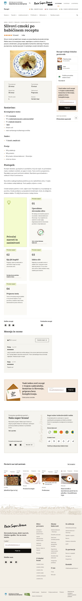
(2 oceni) (16, 35)
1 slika (23, 35)
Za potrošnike (58, 3)
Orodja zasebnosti (53, 592)
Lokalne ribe (39, 570)
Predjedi (16, 22)
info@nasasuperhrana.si (72, 568)
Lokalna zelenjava (41, 575)
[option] (28, 64)
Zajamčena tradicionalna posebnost (54, 551)
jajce (8, 124)
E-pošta (62, 101)
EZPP (67, 544)
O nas (52, 571)
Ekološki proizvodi (55, 534)
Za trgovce (68, 556)
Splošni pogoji (35, 592)
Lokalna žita (39, 578)
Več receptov (71, 464)
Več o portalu (12, 430)
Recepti (11, 22)
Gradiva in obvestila (71, 541)
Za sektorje (67, 3)
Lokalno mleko (40, 567)
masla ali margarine (15, 122)
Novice (67, 538)
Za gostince (69, 559)
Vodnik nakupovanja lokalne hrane (39, 538)
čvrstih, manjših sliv (14, 140)
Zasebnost (44, 592)
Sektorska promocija (71, 527)
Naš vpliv (53, 574)
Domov (5, 22)
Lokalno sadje (40, 573)
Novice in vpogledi (70, 553)
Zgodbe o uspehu (70, 535)
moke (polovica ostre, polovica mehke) (21, 119)
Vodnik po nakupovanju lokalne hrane (57, 446)
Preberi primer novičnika (28, 397)
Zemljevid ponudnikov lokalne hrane (39, 531)
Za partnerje (74, 3)
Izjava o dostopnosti (37, 596)
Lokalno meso (40, 564)
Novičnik (28, 444)
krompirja (13, 116)
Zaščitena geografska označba (54, 544)
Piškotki (62, 592)
